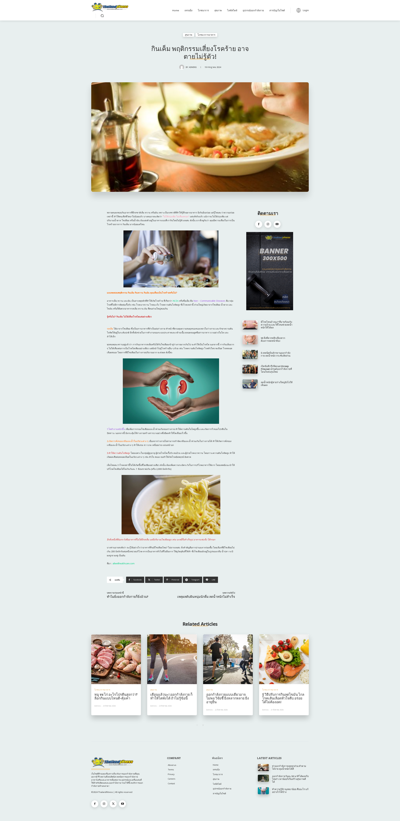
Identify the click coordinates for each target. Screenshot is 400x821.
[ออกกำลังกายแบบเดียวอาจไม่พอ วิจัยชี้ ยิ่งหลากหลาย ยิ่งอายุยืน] (228, 659)
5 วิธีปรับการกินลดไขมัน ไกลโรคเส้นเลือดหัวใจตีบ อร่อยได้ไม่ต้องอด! (283, 698)
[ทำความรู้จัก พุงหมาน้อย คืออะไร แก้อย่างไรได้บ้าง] (263, 790)
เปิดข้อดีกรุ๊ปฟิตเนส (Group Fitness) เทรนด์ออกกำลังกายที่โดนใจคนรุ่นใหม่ (276, 369)
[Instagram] (267, 224)
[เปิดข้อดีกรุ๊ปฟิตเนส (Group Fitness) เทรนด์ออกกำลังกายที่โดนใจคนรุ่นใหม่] (250, 369)
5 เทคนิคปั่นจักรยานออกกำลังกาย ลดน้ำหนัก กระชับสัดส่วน (275, 354)
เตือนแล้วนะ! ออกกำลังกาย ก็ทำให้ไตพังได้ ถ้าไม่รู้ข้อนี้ (171, 696)
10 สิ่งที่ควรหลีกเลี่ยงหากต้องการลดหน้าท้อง (273, 339)
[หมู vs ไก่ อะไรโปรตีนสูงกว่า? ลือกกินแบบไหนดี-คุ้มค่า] (116, 659)
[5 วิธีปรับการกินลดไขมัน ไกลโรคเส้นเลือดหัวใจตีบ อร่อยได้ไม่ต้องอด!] (284, 659)
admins (193, 67)
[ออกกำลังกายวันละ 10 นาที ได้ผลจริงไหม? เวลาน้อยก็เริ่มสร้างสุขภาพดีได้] (263, 778)
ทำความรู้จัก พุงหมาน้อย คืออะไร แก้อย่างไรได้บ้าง (290, 790)
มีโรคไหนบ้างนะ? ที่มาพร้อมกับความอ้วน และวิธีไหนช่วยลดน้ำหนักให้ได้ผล (276, 324)
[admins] (182, 67)
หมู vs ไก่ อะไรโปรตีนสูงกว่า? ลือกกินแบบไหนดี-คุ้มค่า (116, 696)
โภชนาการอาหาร (206, 34)
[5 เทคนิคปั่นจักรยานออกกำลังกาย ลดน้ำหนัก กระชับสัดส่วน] (250, 354)
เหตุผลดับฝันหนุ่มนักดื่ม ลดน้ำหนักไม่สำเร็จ (206, 596)
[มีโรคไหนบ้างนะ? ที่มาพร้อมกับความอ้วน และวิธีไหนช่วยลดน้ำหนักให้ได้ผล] (250, 324)
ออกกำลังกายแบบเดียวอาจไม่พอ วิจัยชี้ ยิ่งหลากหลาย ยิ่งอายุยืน (227, 698)
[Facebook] (258, 224)
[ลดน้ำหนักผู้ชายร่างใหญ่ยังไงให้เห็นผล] (250, 383)
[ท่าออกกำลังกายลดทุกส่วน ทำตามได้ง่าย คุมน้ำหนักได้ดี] (263, 767)
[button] (102, 15)
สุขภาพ (188, 34)
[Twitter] (113, 803)
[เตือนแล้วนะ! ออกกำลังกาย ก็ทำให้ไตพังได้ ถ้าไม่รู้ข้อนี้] (172, 659)
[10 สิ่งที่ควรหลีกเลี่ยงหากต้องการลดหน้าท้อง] (250, 339)
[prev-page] (197, 725)
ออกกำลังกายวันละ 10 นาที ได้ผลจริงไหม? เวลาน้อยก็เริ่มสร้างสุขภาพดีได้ (290, 779)
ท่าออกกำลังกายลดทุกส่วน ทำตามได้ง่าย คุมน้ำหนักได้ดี (289, 767)
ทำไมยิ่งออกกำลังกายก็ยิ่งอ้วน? (127, 596)
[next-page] (203, 725)
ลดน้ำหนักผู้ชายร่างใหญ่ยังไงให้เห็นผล (276, 384)
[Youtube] (277, 224)
